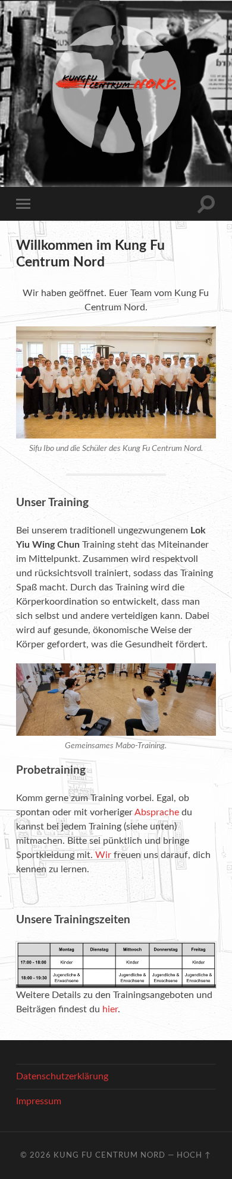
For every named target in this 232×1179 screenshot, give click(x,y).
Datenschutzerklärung (62, 1076)
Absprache (156, 812)
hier (110, 1009)
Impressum (38, 1101)
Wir (103, 855)
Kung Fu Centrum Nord (109, 1155)
